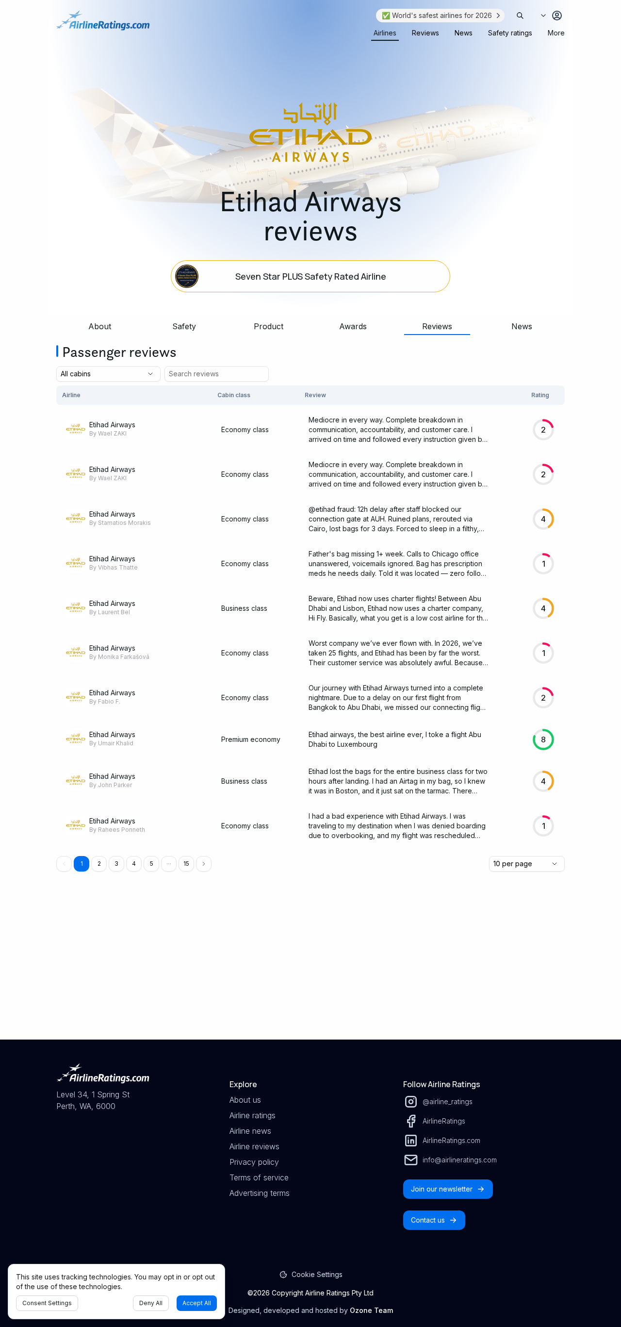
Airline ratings (252, 1115)
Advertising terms (259, 1193)
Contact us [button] (428, 1220)
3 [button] (116, 863)
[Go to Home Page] (102, 25)
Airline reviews (254, 1146)
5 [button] (151, 863)
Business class (244, 608)
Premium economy (250, 739)
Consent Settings (47, 1303)
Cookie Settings (317, 1274)
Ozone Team (371, 1310)
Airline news (250, 1131)
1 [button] (82, 863)
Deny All (151, 1303)
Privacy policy (254, 1162)
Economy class (245, 429)
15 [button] (186, 863)
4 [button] (134, 863)
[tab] (385, 33)
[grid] (310, 617)
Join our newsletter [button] (442, 1189)
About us (245, 1100)
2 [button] (99, 863)
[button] (169, 864)
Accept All (196, 1303)
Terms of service (259, 1177)
